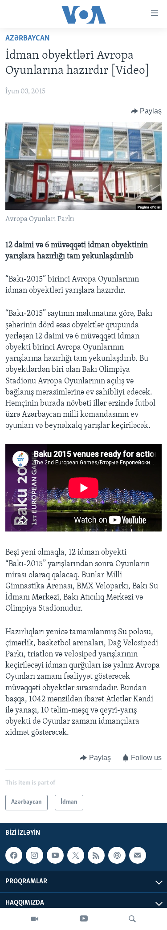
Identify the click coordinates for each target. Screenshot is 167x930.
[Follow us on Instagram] (34, 855)
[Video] (34, 919)
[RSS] (96, 855)
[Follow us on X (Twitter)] (75, 855)
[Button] (146, 111)
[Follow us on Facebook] (13, 855)
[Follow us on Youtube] (55, 855)
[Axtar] (132, 919)
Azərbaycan (27, 39)
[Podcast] (116, 855)
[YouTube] (84, 919)
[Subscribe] (137, 855)
